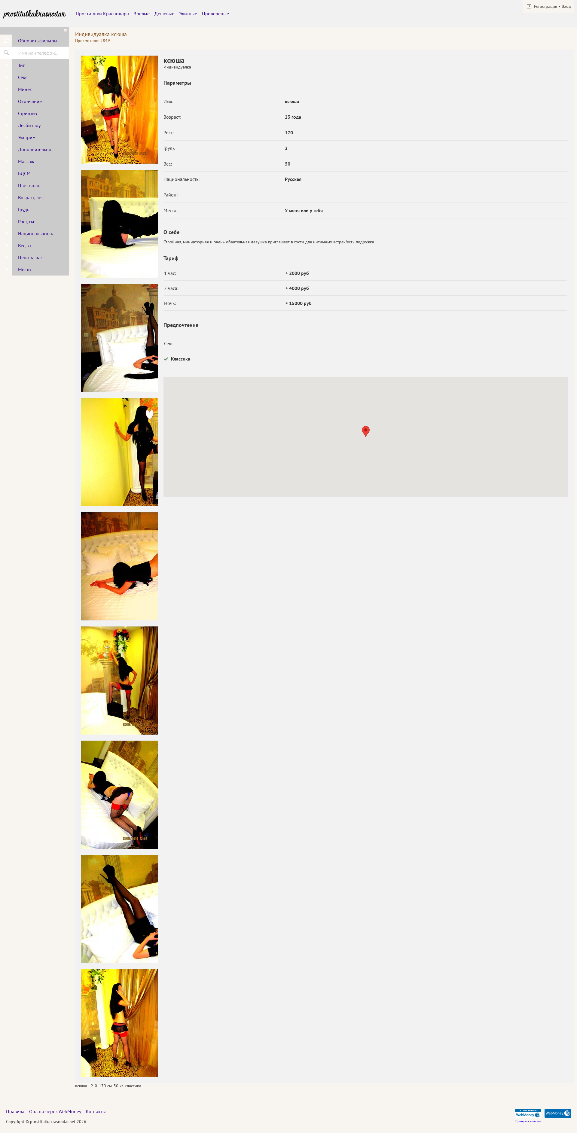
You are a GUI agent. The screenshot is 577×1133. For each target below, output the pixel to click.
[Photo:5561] (119, 566)
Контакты (96, 1111)
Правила (15, 1111)
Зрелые (142, 14)
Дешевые (164, 14)
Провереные (215, 14)
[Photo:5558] (119, 224)
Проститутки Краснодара (102, 14)
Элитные (188, 14)
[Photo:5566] (119, 1023)
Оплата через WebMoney (55, 1111)
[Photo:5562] (119, 680)
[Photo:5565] (119, 909)
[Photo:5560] (119, 452)
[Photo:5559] (119, 338)
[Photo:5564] (119, 795)
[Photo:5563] (119, 110)
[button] (366, 431)
